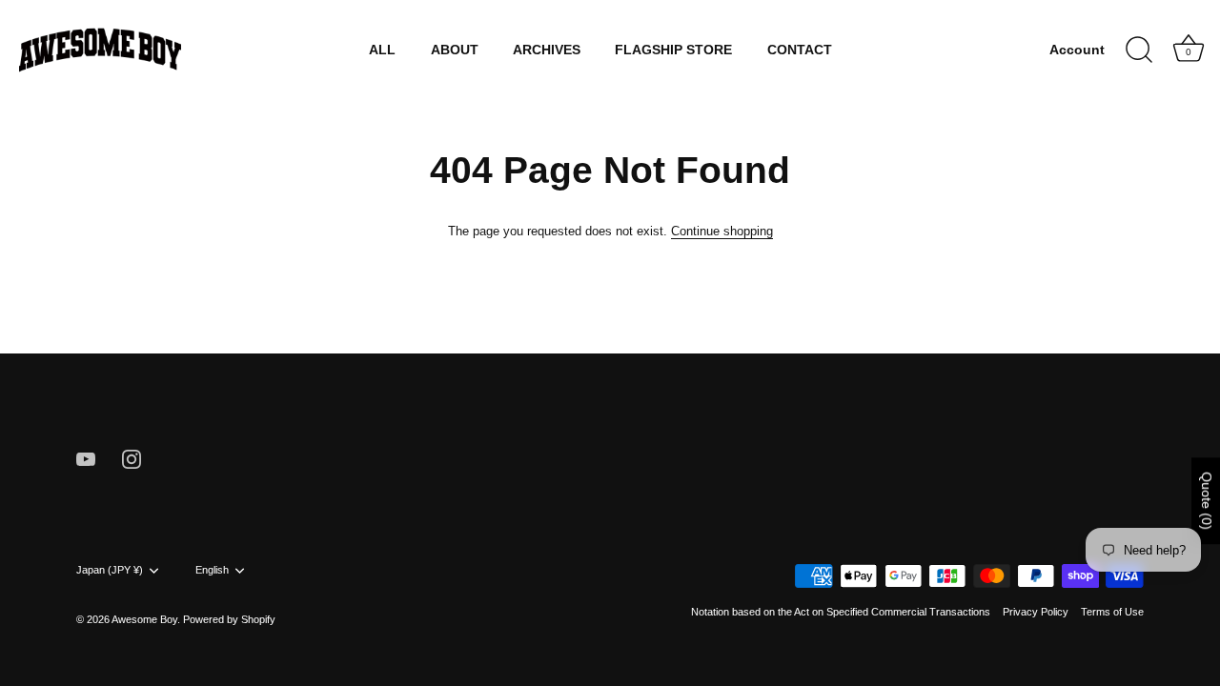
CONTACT (799, 50)
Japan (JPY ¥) (109, 569)
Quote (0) (1206, 501)
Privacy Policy (1035, 611)
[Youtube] (85, 458)
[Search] (1139, 50)
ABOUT (454, 50)
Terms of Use (1112, 611)
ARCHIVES (546, 50)
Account (1077, 50)
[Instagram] (131, 458)
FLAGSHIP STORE (673, 50)
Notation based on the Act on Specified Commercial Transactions (840, 611)
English (212, 569)
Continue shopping (722, 231)
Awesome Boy (144, 619)
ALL (382, 50)
